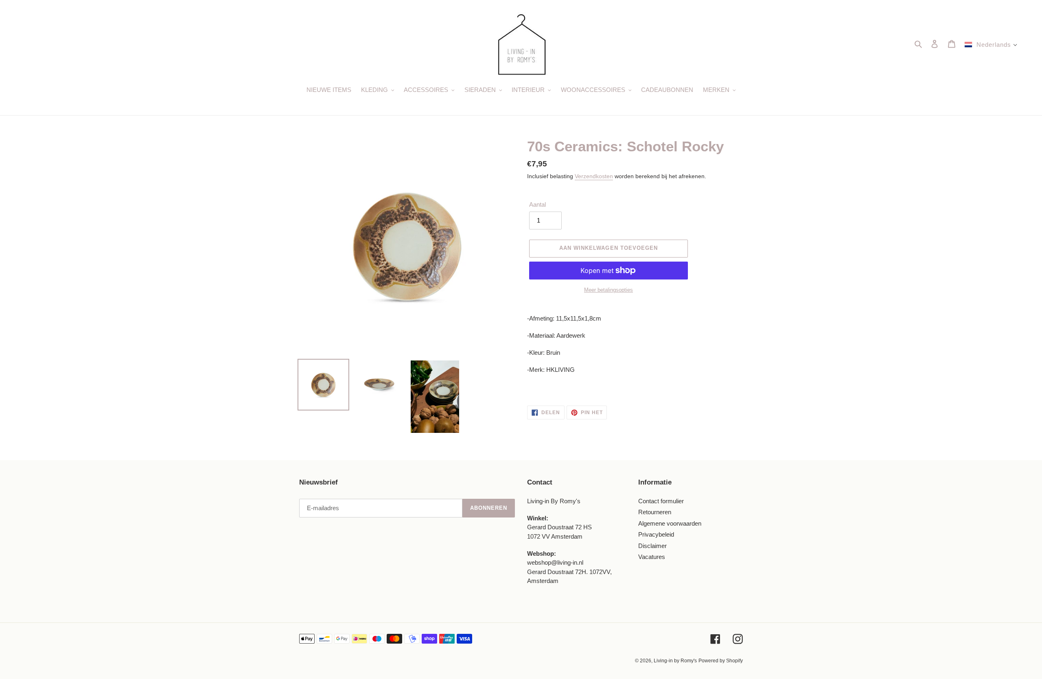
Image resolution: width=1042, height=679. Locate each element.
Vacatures (651, 556)
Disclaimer (652, 545)
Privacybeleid (656, 534)
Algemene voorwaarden (669, 523)
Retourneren (654, 512)
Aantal (537, 204)
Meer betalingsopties (608, 290)
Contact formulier (661, 501)
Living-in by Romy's (675, 661)
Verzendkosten (594, 176)
